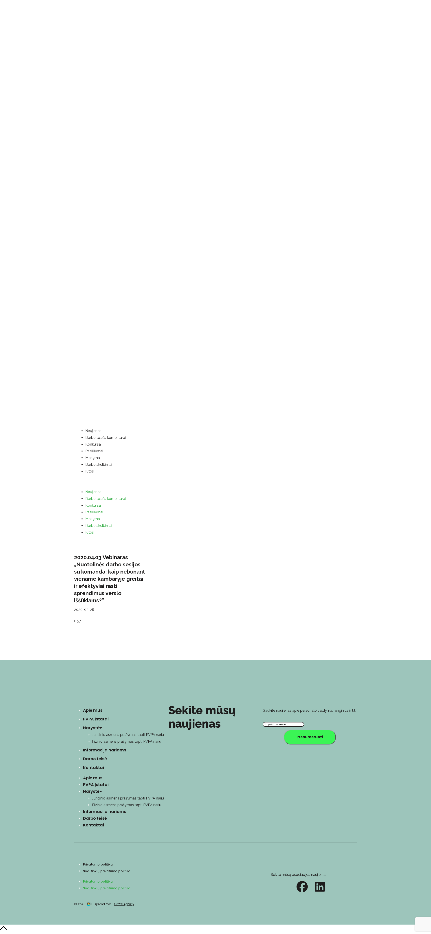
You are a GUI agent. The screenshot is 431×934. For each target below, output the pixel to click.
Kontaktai (93, 767)
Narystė (91, 728)
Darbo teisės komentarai (105, 437)
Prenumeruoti (310, 737)
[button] (215, 481)
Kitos (89, 471)
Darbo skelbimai (98, 464)
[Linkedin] (319, 886)
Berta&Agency (124, 904)
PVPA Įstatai (96, 719)
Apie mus (92, 710)
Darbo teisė (95, 759)
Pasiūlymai (94, 451)
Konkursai (93, 444)
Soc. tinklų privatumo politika (106, 871)
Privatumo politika (98, 864)
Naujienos (93, 431)
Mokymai (93, 458)
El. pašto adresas (277, 717)
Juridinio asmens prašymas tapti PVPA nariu (128, 735)
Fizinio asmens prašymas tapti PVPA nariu (126, 741)
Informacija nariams (104, 750)
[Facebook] (302, 886)
